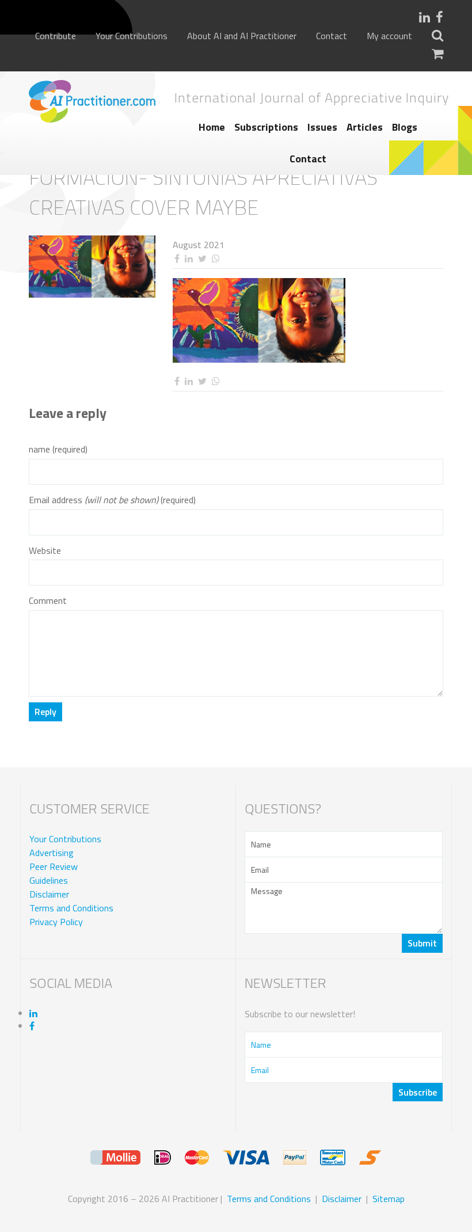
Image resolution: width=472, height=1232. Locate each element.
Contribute (55, 36)
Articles (365, 127)
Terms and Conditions (71, 908)
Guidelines (48, 880)
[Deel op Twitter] (202, 258)
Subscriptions (266, 127)
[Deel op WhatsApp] (215, 258)
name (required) (58, 449)
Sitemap (388, 1199)
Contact (331, 36)
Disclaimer (49, 894)
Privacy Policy (56, 922)
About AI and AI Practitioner (241, 36)
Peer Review (53, 866)
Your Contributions (132, 36)
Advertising (51, 853)
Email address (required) (112, 500)
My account (389, 36)
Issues (322, 127)
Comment (48, 600)
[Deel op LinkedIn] (188, 258)
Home (212, 127)
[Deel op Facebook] (177, 258)
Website (45, 550)
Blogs (404, 127)
